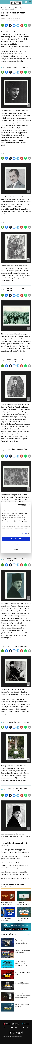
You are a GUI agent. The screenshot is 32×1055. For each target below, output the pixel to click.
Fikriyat (9, 1047)
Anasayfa (4, 8)
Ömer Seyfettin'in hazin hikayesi (11, 10)
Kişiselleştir (15, 544)
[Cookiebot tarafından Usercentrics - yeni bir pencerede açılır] (19, 505)
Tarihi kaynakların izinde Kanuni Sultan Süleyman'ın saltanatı (8, 915)
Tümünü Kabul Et (16, 539)
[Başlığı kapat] (29, 504)
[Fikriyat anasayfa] (8, 937)
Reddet (16, 549)
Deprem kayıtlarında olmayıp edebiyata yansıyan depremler (21, 953)
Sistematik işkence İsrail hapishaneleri (22, 995)
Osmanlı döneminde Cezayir (23, 931)
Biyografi (18, 8)
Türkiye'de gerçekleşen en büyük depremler (22, 963)
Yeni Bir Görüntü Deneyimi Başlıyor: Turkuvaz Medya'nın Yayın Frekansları (23, 974)
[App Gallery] (24, 940)
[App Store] (8, 940)
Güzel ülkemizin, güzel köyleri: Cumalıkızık (6, 931)
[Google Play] (16, 940)
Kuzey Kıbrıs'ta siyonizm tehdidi (22, 984)
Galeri (11, 8)
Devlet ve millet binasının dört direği (22, 1017)
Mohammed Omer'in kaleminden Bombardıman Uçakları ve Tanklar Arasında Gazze (23, 1007)
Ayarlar (24, 533)
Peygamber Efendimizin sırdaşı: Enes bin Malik (23, 915)
